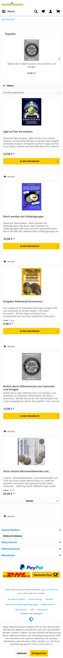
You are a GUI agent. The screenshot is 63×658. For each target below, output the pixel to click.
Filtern (10, 85)
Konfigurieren (39, 653)
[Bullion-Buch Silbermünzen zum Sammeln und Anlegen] (31, 50)
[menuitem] (8, 11)
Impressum (42, 609)
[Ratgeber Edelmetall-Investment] (31, 281)
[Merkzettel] (43, 11)
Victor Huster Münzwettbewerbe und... (27, 471)
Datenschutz (21, 609)
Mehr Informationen (42, 644)
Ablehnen (22, 653)
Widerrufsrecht (48, 604)
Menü (11, 11)
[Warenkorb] (58, 11)
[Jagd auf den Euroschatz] (31, 111)
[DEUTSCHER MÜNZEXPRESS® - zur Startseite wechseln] (13, 4)
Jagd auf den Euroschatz (18, 131)
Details (29, 500)
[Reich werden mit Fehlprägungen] (31, 196)
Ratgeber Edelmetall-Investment (23, 301)
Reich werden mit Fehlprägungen (23, 216)
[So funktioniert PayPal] (31, 567)
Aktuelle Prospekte (16, 599)
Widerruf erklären (12, 535)
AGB (32, 609)
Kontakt (49, 599)
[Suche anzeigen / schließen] (36, 11)
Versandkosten (51, 589)
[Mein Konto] (51, 11)
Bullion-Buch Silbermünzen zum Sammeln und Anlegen (31, 65)
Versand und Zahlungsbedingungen (22, 604)
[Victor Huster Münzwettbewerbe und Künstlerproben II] (31, 451)
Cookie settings (35, 599)
